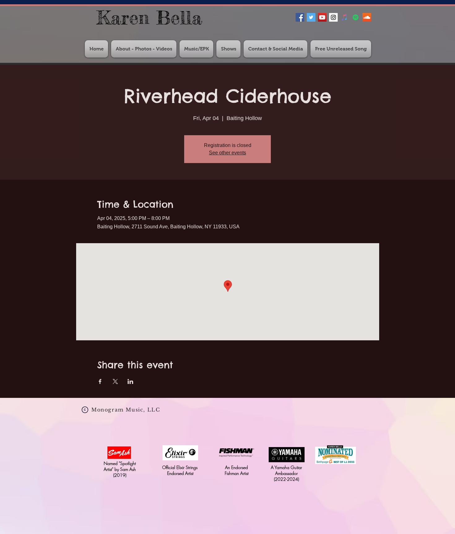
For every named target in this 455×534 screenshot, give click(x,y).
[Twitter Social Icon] (311, 17)
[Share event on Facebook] (100, 381)
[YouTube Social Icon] (322, 17)
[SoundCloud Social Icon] (366, 17)
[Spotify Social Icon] (355, 17)
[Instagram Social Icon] (333, 17)
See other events (227, 152)
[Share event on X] (115, 381)
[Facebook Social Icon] (300, 17)
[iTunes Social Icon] (344, 17)
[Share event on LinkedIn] (130, 381)
